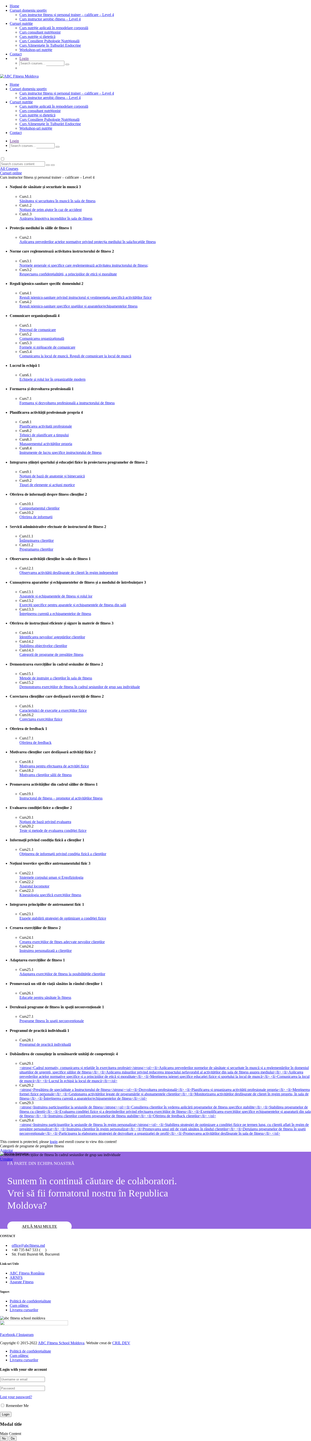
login (54, 1142)
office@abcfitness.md (28, 1245)
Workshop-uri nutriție (35, 50)
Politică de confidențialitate (30, 1301)
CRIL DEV (121, 1343)
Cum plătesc (19, 1305)
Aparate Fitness (22, 1282)
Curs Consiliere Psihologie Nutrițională (49, 41)
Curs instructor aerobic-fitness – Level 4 (50, 19)
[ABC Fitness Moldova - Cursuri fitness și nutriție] (19, 76)
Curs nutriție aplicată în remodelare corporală (53, 28)
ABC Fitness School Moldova (61, 1343)
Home (14, 6)
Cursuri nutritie (21, 23)
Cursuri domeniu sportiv (28, 10)
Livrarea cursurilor (24, 1310)
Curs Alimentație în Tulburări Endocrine (50, 45)
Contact (16, 54)
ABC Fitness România (27, 1273)
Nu (4, 1438)
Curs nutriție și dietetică (37, 37)
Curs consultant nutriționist (39, 32)
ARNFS (16, 1277)
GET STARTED (33, 68)
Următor (6, 1159)
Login (24, 58)
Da (13, 1438)
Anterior (6, 1150)
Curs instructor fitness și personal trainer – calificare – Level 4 (66, 15)
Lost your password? (16, 1397)
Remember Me (17, 1406)
